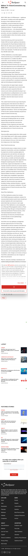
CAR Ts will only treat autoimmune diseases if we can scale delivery (8, 422)
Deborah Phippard (4, 415)
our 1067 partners (10, 265)
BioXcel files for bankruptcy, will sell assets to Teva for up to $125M (10, 371)
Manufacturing (5, 446)
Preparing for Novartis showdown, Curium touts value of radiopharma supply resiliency (10, 449)
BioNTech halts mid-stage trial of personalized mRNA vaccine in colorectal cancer (10, 350)
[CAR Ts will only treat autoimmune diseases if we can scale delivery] (24, 422)
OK (14, 287)
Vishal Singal (3, 423)
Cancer (3, 347)
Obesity (3, 428)
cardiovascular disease (7, 357)
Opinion (3, 410)
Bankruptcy (4, 368)
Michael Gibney (4, 433)
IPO (2, 437)
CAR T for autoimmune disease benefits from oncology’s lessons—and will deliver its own (10, 413)
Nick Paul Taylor (4, 452)
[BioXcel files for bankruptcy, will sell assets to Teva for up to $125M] (24, 371)
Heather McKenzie (4, 353)
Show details (21, 282)
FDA (2, 377)
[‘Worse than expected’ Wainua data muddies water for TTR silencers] (24, 359)
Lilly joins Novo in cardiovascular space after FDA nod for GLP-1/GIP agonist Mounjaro (9, 380)
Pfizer (3, 298)
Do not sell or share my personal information (14, 290)
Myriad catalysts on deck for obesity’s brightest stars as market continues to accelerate (9, 431)
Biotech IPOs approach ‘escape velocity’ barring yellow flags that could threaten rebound (10, 440)
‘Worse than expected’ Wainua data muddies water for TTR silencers (8, 359)
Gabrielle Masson (4, 361)
